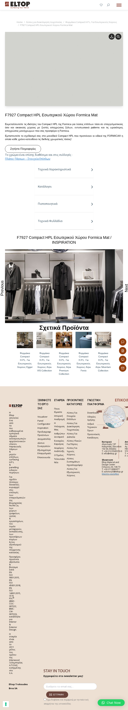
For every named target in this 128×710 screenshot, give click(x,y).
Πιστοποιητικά (48, 204)
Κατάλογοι (45, 186)
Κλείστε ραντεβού (110, 473)
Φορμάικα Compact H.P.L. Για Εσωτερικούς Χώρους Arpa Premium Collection (64, 363)
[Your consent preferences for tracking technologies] (6, 704)
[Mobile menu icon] (119, 5)
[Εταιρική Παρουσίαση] (122, 359)
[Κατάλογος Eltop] (122, 350)
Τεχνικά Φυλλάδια (50, 221)
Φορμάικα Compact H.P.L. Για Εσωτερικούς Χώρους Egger (25, 360)
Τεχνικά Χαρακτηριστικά (54, 169)
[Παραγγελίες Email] (122, 368)
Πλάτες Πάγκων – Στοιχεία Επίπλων (27, 159)
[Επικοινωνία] (122, 342)
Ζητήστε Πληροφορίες (23, 148)
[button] (111, 702)
